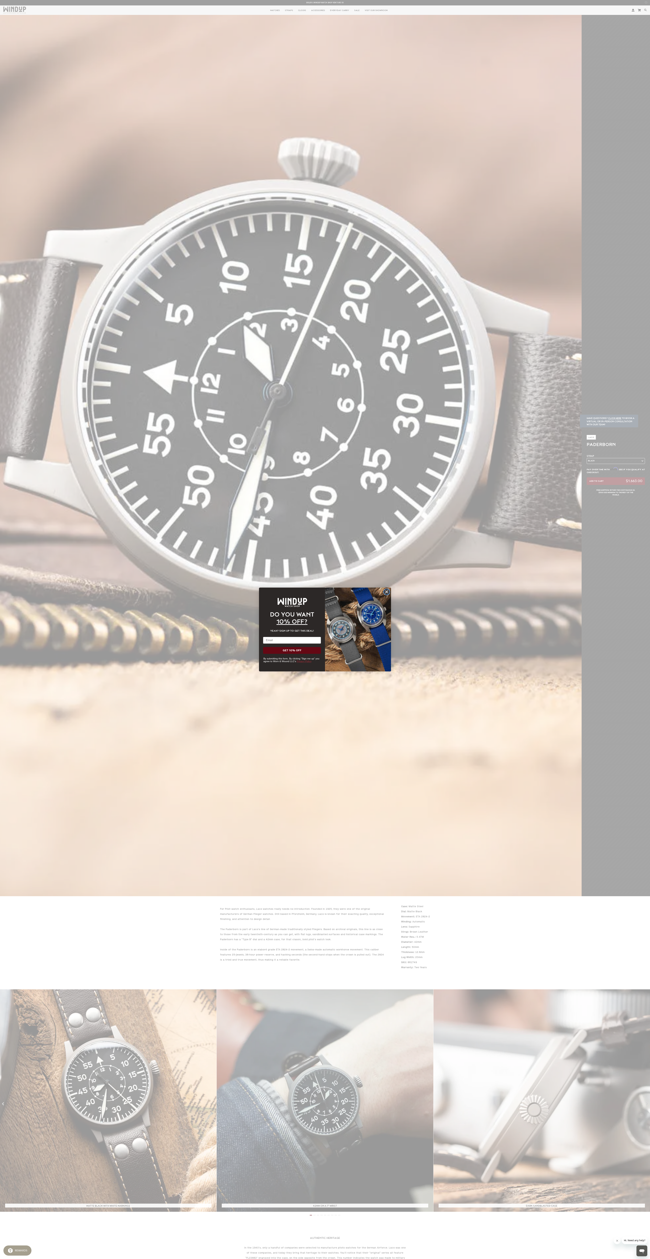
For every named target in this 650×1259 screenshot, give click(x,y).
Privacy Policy (304, 661)
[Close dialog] (387, 592)
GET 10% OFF (292, 650)
